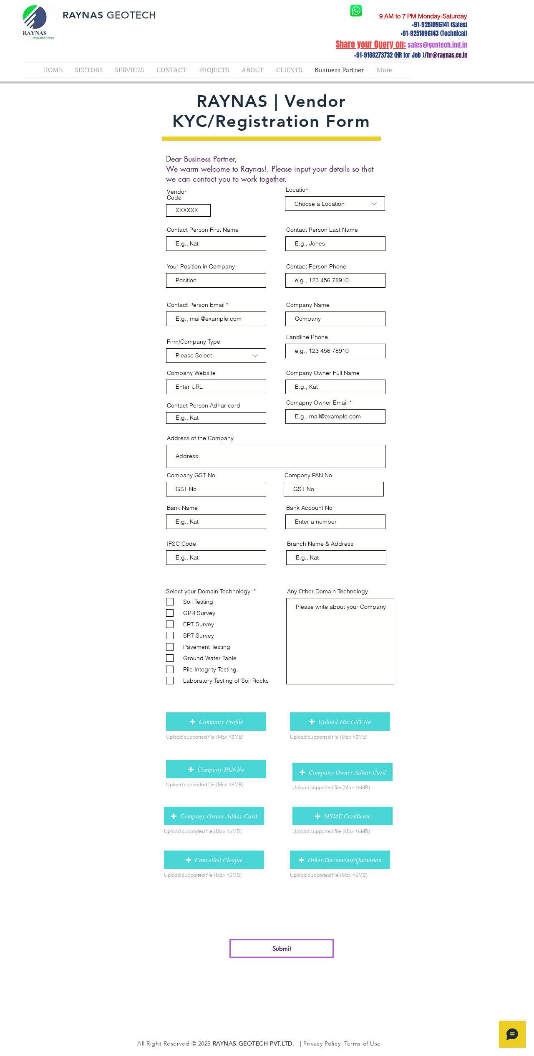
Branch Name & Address (320, 544)
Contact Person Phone (316, 266)
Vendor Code (176, 194)
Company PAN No (308, 475)
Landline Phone (307, 337)
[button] (216, 721)
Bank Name (182, 508)
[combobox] (335, 203)
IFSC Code (181, 544)
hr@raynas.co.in (447, 55)
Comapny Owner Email (317, 402)
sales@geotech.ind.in (437, 45)
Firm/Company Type (193, 341)
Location (297, 189)
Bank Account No (309, 508)
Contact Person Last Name (322, 230)
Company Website (191, 373)
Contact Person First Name (203, 230)
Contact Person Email (195, 305)
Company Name (308, 305)
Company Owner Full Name (323, 373)
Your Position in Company (201, 266)
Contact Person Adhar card (203, 405)
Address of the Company (200, 438)
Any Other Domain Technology (327, 591)
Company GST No (191, 475)
